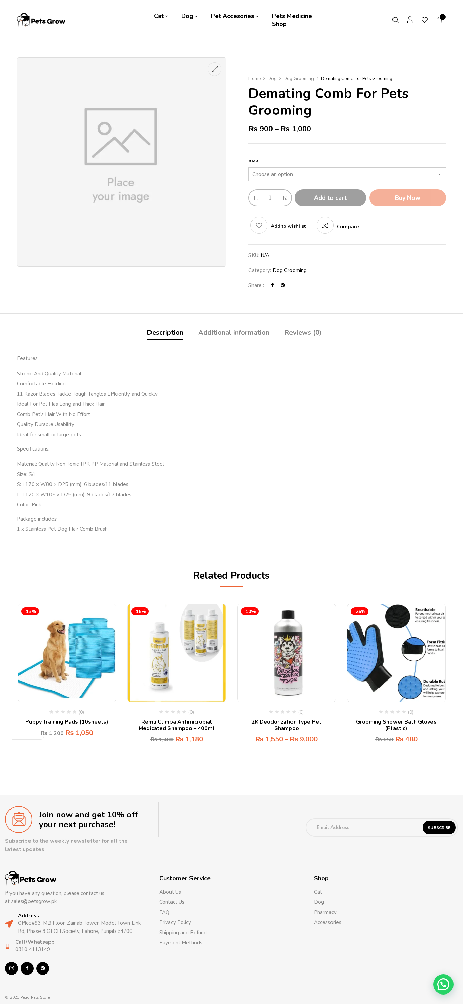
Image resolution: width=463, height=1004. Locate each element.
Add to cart (330, 198)
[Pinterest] (283, 285)
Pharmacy (326, 912)
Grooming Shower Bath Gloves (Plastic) (396, 725)
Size (253, 160)
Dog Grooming (299, 79)
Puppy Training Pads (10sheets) (66, 722)
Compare (348, 226)
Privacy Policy (175, 922)
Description (165, 332)
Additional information (233, 332)
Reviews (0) (303, 332)
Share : (256, 285)
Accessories (327, 922)
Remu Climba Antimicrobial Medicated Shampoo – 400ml (177, 725)
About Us (170, 891)
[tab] (165, 333)
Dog (272, 79)
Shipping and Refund (183, 932)
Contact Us (171, 902)
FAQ (164, 912)
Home (254, 79)
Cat (318, 891)
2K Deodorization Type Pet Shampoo (286, 725)
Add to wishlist (288, 226)
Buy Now (407, 198)
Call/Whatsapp (34, 942)
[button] (439, 20)
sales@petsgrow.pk (34, 901)
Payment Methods (180, 942)
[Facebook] (272, 285)
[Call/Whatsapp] (7, 946)
